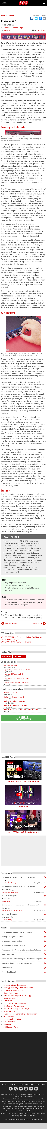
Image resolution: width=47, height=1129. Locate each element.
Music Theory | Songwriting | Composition (20, 1014)
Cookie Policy (23, 1084)
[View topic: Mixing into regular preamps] (45, 937)
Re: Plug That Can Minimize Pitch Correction (18, 877)
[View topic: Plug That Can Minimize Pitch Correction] (45, 932)
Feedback (7, 1024)
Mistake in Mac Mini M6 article (13, 946)
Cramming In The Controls (13, 127)
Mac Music (7, 1001)
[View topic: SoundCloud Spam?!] (45, 972)
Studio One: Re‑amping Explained (14, 697)
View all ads (6, 656)
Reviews (11, 16)
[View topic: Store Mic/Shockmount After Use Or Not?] (45, 963)
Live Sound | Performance (13, 1006)
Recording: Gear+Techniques (10, 883)
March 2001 (42, 30)
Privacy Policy (40, 1084)
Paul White (6, 30)
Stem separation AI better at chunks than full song (21, 950)
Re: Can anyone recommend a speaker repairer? (20, 905)
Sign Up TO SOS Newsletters (23, 718)
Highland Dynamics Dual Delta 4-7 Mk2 (16, 670)
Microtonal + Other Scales (12, 941)
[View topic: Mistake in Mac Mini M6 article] (45, 946)
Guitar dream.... (8, 968)
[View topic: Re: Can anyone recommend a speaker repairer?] (45, 905)
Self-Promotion (9, 1022)
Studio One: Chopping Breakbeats (15, 705)
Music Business (6, 901)
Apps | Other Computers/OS (14, 1003)
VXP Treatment (8, 312)
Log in (4, 3)
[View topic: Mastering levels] (45, 954)
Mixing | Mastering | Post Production (12, 910)
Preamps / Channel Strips (13, 28)
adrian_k (4, 880)
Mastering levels (8, 954)
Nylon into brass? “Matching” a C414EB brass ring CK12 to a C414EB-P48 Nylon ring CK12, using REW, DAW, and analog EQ (23, 959)
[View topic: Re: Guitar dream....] (45, 914)
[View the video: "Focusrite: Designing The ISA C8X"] (23, 770)
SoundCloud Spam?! (9, 972)
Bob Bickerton (6, 890)
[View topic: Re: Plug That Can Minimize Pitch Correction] (45, 877)
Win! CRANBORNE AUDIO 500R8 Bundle (16, 642)
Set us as (39, 15)
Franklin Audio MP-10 (10, 666)
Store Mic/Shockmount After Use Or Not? (17, 963)
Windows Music (9, 998)
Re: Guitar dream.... (9, 914)
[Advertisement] (23, 738)
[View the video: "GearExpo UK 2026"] (23, 795)
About (4, 1084)
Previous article (11, 623)
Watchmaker (6, 917)
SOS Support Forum (11, 1027)
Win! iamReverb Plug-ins (10, 639)
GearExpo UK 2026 (23, 806)
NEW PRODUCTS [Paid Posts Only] (17, 995)
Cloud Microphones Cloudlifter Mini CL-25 (17, 682)
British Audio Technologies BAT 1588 (16, 678)
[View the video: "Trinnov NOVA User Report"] (23, 820)
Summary (5, 490)
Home (3, 16)
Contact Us (12, 1084)
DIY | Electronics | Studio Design (16, 1008)
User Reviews (8, 1016)
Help (31, 1084)
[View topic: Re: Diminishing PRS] (45, 896)
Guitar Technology (7, 919)
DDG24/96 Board (11, 536)
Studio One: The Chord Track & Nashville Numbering (21, 709)
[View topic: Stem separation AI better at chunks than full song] (45, 950)
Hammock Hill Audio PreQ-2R (13, 674)
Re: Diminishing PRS (9, 896)
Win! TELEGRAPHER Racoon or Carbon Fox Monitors (21, 637)
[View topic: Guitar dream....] (45, 968)
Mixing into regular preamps (13, 937)
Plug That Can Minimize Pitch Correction (17, 932)
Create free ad (19, 656)
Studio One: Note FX (10, 693)
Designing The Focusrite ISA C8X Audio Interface (23, 781)
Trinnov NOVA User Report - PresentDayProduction (23, 832)
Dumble (4, 899)
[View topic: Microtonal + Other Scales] (45, 941)
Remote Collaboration (12, 1019)
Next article (37, 623)
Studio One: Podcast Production (14, 701)
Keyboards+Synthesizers (13, 990)
